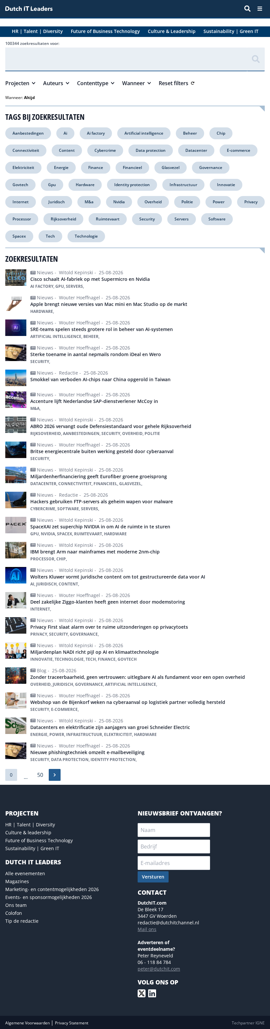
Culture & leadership (28, 832)
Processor (22, 219)
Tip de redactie (22, 921)
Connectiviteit (26, 150)
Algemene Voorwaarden (28, 1023)
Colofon (13, 913)
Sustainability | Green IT (32, 848)
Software (217, 219)
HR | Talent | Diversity (30, 824)
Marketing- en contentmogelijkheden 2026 (52, 889)
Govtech (20, 184)
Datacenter (196, 150)
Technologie (86, 236)
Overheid (153, 202)
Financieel (132, 167)
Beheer (190, 133)
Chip (221, 133)
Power (219, 202)
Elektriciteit (23, 167)
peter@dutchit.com (159, 969)
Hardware (85, 184)
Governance (210, 167)
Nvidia (119, 202)
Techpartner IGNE (248, 1023)
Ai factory (96, 133)
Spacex (19, 236)
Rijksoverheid (63, 219)
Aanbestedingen (28, 133)
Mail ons (147, 929)
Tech (50, 236)
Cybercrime (105, 150)
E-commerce (238, 150)
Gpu (52, 184)
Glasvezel (170, 167)
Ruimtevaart (108, 219)
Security (147, 219)
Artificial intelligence (143, 133)
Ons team (16, 905)
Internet (21, 202)
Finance (95, 167)
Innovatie (226, 184)
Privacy (250, 202)
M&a (89, 202)
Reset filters (173, 83)
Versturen (153, 877)
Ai (65, 133)
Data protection (151, 150)
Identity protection (132, 184)
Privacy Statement (71, 1023)
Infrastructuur (183, 184)
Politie (187, 202)
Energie (61, 167)
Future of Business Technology (39, 840)
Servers (182, 219)
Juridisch (56, 202)
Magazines (17, 881)
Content (67, 150)
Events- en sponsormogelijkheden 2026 (48, 897)
